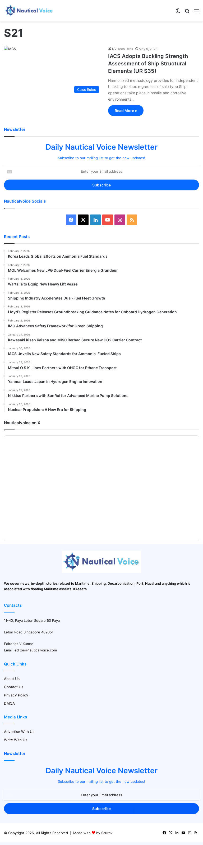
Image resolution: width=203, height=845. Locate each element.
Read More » (126, 110)
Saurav (106, 833)
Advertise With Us (19, 732)
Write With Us (15, 740)
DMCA (9, 703)
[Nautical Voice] (29, 11)
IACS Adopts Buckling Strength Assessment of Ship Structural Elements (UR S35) (148, 63)
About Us (12, 679)
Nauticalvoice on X (22, 422)
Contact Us (13, 687)
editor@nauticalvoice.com (36, 650)
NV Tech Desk (122, 49)
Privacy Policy (16, 695)
